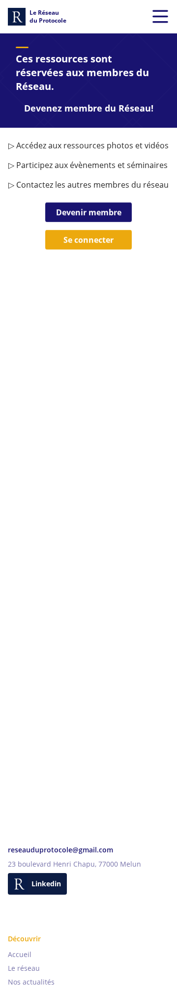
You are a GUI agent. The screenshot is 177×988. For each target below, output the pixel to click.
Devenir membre (88, 212)
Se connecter (88, 239)
